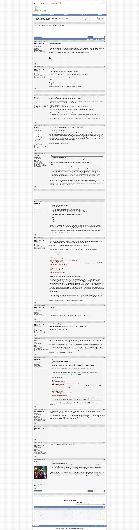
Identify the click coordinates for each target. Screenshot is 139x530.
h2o (37, 496)
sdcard (42, 496)
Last (102, 37)
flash (35, 496)
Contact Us (89, 525)
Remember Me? (102, 18)
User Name (87, 18)
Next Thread (73, 500)
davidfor (37, 97)
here (50, 347)
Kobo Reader (55, 18)
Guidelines (52, 14)
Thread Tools (90, 39)
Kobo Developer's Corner (63, 18)
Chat (48, 3)
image (40, 496)
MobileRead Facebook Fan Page (55, 25)
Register (39, 14)
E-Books (66, 14)
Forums (40, 3)
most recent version (66, 402)
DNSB (36, 461)
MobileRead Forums (40, 18)
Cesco (36, 128)
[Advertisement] (69, 31)
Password (87, 19)
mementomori (39, 44)
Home (35, 3)
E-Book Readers (48, 18)
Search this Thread (99, 39)
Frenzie (37, 203)
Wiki (44, 3)
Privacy (102, 525)
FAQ (93, 525)
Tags (35, 494)
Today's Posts (84, 14)
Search (99, 14)
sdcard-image (47, 496)
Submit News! (54, 3)
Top (105, 525)
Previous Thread (66, 500)
